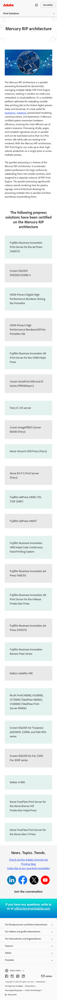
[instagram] (12, 976)
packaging (10, 112)
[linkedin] (23, 976)
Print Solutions (11, 13)
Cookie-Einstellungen (33, 990)
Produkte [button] (9, 960)
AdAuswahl (12, 994)
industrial (21, 112)
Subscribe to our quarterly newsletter (28, 868)
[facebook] (6, 976)
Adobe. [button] (8, 953)
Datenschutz (30, 986)
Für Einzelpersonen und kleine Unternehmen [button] (26, 924)
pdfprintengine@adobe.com (32, 908)
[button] (36, 5)
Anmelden (48, 5)
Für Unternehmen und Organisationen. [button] (23, 938)
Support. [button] (9, 946)
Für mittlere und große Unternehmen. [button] (23, 931)
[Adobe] (8, 5)
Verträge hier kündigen (14, 986)
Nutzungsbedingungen (13, 990)
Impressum (40, 982)
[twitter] (17, 976)
